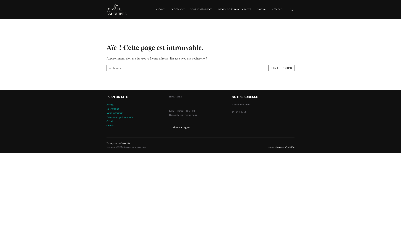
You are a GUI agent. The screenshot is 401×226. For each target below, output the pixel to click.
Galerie (261, 9)
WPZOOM (289, 146)
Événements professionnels (234, 9)
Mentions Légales (181, 127)
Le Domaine (178, 9)
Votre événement (201, 9)
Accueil (160, 9)
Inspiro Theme (274, 146)
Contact (277, 9)
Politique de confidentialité (118, 143)
